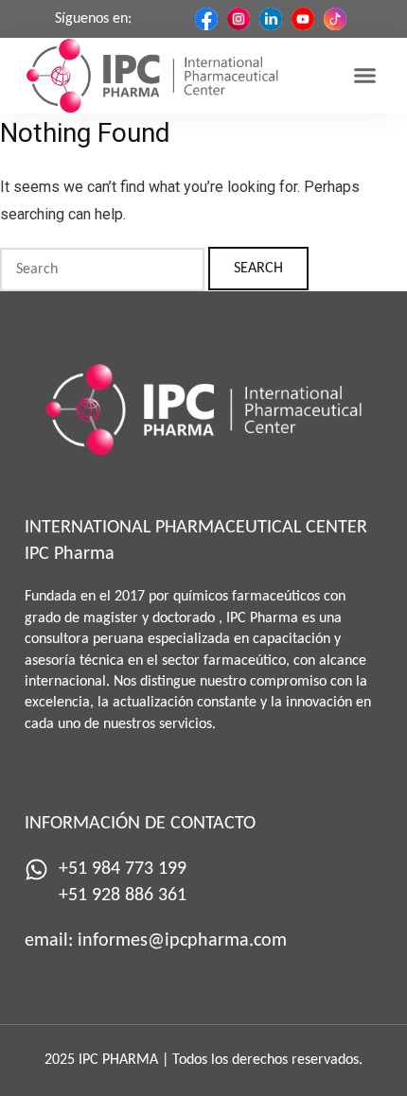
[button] (364, 76)
